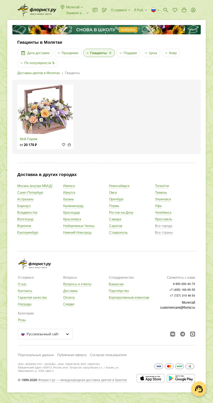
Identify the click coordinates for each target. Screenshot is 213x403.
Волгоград (25, 219)
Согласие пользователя (108, 354)
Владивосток (27, 212)
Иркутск (69, 192)
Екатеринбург (27, 232)
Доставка (70, 290)
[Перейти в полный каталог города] (36, 10)
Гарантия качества (32, 297)
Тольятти (162, 185)
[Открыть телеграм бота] (182, 334)
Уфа (158, 205)
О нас (22, 284)
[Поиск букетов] (166, 10)
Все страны (164, 232)
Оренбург (116, 199)
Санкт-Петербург (30, 192)
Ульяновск (163, 199)
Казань (68, 199)
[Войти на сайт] (193, 10)
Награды (25, 304)
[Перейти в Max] (192, 334)
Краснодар (71, 212)
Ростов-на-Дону (121, 212)
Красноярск (72, 219)
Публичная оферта (72, 354)
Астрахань (25, 199)
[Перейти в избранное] (175, 10)
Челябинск (163, 212)
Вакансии (116, 284)
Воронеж (24, 225)
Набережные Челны (79, 225)
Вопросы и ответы (77, 284)
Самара (115, 219)
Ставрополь (118, 232)
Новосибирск (119, 185)
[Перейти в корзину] (184, 10)
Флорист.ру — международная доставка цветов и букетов (82, 379)
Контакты (25, 290)
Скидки (68, 304)
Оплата (69, 297)
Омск (113, 192)
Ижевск (69, 185)
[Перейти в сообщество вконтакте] (172, 334)
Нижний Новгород (77, 232)
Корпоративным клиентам (129, 297)
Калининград (73, 205)
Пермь (114, 205)
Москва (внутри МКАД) (34, 185)
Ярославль (163, 219)
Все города (163, 225)
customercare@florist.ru (177, 307)
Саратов (115, 225)
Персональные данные (36, 354)
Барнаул (24, 205)
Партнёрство (119, 290)
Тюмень (161, 192)
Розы (22, 319)
